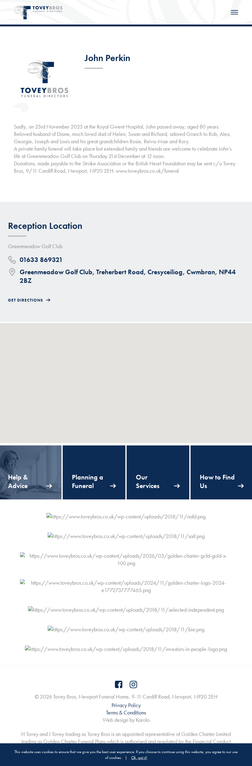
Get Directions (25, 300)
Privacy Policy (126, 705)
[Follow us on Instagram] (133, 684)
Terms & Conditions (126, 712)
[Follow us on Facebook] (118, 684)
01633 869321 (41, 259)
